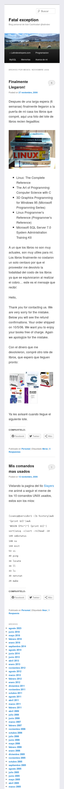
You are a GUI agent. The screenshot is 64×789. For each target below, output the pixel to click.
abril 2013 (14, 660)
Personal (26, 448)
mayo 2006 (14, 743)
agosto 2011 (15, 696)
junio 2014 (14, 653)
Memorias (25, 59)
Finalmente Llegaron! (18, 84)
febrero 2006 (15, 747)
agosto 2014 (15, 649)
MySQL (12, 59)
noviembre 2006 (17, 729)
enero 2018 (14, 642)
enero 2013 (14, 664)
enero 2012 (14, 682)
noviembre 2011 (17, 689)
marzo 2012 (15, 675)
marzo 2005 (15, 786)
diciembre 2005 (17, 754)
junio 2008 (14, 718)
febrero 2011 (15, 707)
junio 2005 (14, 775)
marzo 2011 (15, 703)
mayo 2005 (14, 779)
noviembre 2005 (17, 757)
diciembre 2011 (17, 685)
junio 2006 (14, 739)
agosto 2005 (15, 768)
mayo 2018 (14, 635)
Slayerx (49, 485)
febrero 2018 (15, 639)
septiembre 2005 (17, 765)
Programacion (42, 52)
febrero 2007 (15, 725)
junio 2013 (14, 657)
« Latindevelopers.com (20, 52)
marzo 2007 (15, 721)
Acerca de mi (41, 59)
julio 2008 (14, 714)
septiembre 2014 (17, 646)
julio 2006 (14, 736)
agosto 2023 (15, 628)
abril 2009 (14, 711)
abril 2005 (14, 783)
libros (45, 448)
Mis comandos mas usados (21, 468)
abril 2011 (14, 700)
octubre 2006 (15, 732)
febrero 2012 (15, 678)
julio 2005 (14, 772)
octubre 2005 (15, 761)
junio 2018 (14, 631)
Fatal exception (24, 20)
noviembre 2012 (17, 667)
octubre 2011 (15, 693)
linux (44, 610)
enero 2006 (14, 750)
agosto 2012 (15, 671)
